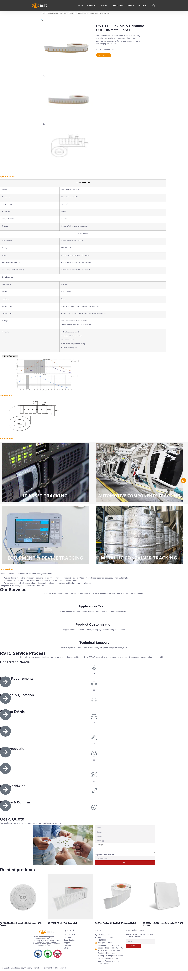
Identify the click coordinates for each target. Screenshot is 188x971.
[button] (103, 55)
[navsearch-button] (153, 5)
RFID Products (52, 13)
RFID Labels (14, 586)
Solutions (103, 5)
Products (91, 5)
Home (80, 5)
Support (130, 5)
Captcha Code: (104, 854)
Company (142, 5)
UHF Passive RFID (66, 13)
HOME (43, 13)
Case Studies (117, 5)
